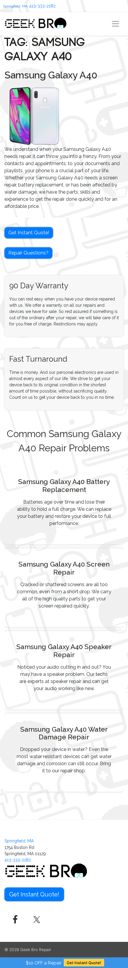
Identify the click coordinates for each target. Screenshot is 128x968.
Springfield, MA (15, 6)
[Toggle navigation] (115, 23)
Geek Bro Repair (35, 949)
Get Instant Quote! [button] (28, 232)
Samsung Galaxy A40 (50, 74)
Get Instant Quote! (84, 962)
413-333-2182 (42, 6)
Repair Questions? (28, 253)
